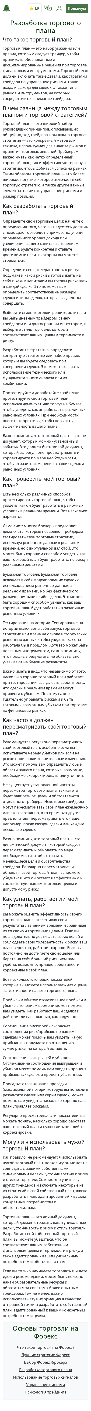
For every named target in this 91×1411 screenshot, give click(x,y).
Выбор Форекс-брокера (45, 1362)
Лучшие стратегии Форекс (45, 1354)
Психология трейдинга (45, 1392)
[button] (48, 8)
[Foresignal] (8, 8)
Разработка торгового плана (45, 1369)
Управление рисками (45, 1384)
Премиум (77, 8)
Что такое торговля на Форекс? (45, 1347)
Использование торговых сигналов (45, 1377)
